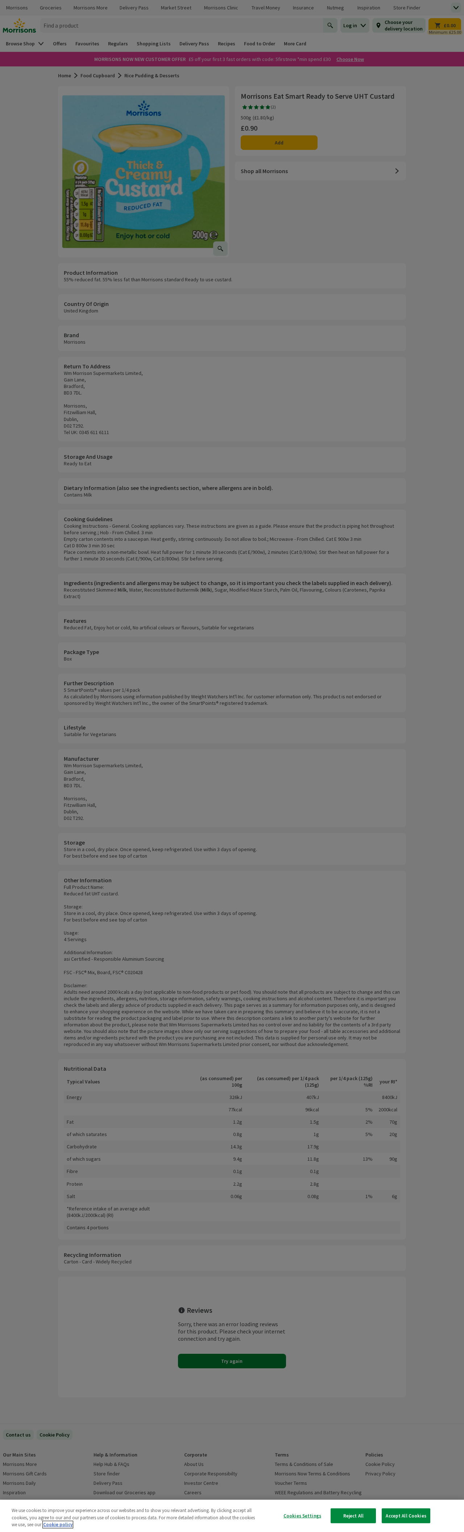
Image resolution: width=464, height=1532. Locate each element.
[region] (232, 1516)
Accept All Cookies (406, 1515)
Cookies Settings (302, 1515)
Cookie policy (57, 1524)
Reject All (353, 1515)
